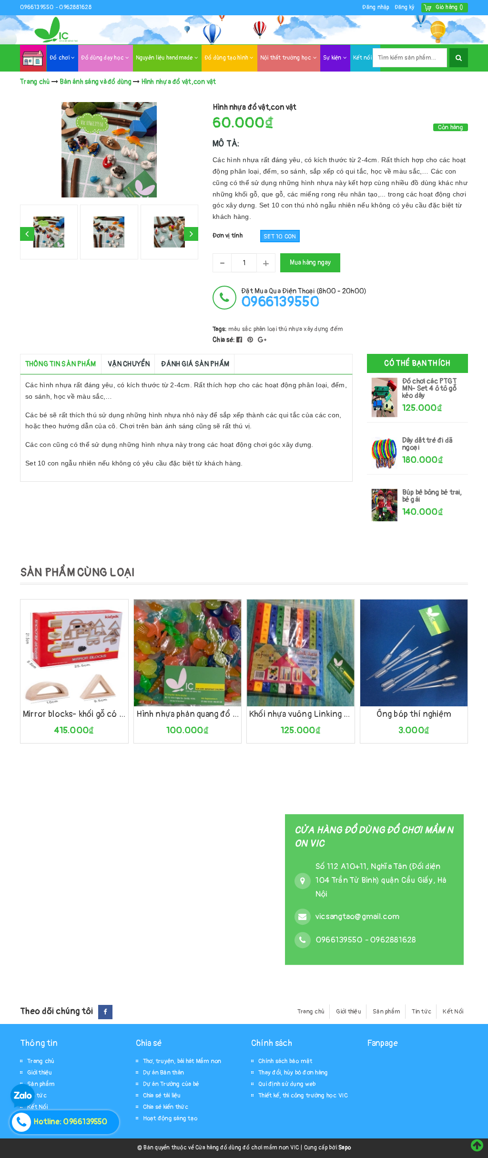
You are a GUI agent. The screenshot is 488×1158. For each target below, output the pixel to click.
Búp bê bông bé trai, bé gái (432, 496)
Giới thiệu (348, 1011)
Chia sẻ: (224, 340)
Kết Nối (453, 1011)
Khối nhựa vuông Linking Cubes (300, 714)
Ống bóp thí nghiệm (413, 714)
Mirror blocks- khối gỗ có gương (74, 714)
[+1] (262, 340)
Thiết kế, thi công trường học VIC (303, 1095)
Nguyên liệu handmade (165, 58)
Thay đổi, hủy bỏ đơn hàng (293, 1072)
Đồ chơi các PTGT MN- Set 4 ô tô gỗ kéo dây (429, 388)
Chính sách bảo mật (285, 1061)
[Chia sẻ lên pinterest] (251, 340)
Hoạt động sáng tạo (170, 1118)
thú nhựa (290, 329)
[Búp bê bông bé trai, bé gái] (384, 505)
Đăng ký (405, 7)
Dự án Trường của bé (171, 1084)
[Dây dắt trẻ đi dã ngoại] (384, 453)
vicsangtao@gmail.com (357, 916)
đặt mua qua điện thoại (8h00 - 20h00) (303, 298)
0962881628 (75, 7)
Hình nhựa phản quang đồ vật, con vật (187, 714)
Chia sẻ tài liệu (162, 1095)
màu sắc (240, 329)
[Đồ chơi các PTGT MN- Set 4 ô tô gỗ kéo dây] (384, 397)
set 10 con (280, 236)
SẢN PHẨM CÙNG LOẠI (77, 572)
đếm (337, 329)
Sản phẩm (386, 1011)
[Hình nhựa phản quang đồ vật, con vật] (188, 653)
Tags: (220, 329)
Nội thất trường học (286, 58)
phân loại (265, 329)
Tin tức (421, 1011)
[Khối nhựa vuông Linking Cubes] (301, 653)
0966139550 (37, 7)
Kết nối (363, 58)
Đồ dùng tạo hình (227, 58)
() (449, 7)
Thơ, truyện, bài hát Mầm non (182, 1061)
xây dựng (316, 329)
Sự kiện (333, 58)
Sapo (344, 1147)
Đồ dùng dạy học (103, 58)
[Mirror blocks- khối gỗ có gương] (74, 653)
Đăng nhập (375, 7)
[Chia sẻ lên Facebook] (240, 340)
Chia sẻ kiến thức (165, 1107)
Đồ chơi (60, 58)
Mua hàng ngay (310, 262)
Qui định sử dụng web (286, 1084)
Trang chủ (311, 1011)
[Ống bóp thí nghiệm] (414, 653)
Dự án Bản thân (163, 1072)
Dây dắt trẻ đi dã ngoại (427, 444)
